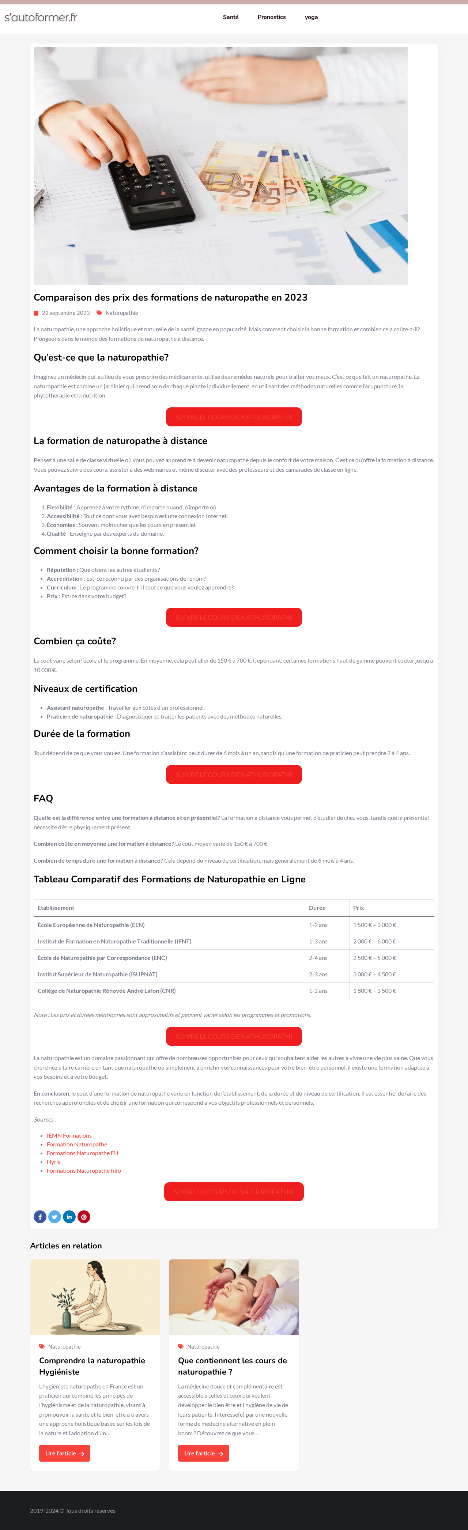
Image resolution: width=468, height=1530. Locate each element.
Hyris (53, 1161)
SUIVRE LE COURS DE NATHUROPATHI (234, 417)
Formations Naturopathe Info (84, 1170)
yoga (311, 17)
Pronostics (272, 17)
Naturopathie (122, 312)
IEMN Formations (69, 1135)
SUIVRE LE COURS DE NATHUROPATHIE (234, 1192)
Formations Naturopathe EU (82, 1152)
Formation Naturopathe (77, 1144)
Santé (231, 17)
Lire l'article (61, 1453)
